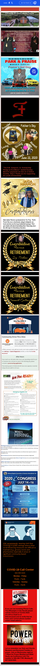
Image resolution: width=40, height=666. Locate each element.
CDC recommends (10, 543)
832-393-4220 (20, 573)
